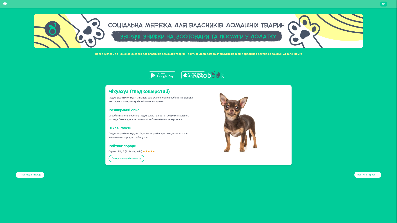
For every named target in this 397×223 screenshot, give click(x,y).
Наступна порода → (367, 174)
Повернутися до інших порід (126, 158)
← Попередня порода (30, 174)
